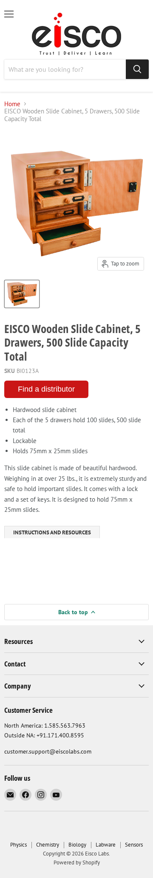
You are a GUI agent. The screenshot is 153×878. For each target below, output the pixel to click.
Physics (18, 844)
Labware (106, 844)
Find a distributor (46, 389)
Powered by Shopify (77, 862)
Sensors (134, 844)
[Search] (137, 69)
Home (12, 103)
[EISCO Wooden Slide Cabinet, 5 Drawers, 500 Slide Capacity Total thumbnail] (22, 294)
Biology (77, 844)
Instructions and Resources (52, 532)
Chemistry (47, 844)
